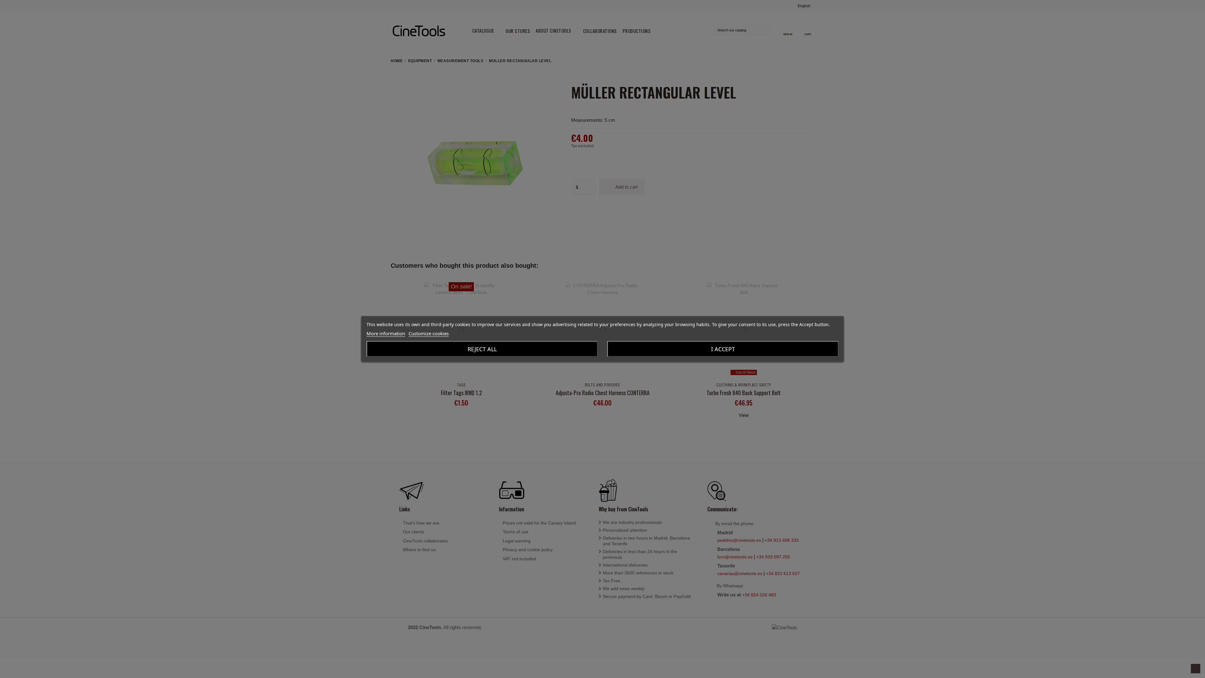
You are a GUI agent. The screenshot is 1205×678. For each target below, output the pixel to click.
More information (386, 333)
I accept (723, 349)
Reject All (482, 349)
